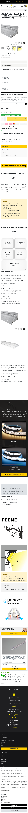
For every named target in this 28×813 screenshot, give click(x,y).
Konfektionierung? (8, 65)
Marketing (5, 796)
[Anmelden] (22, 6)
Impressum (17, 787)
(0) (9, 57)
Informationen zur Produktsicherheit (9, 155)
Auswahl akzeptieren (14, 810)
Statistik (4, 794)
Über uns (15, 727)
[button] (2, 2)
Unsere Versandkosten (14, 714)
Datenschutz (3, 761)
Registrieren (3, 755)
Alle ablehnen (14, 807)
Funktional (5, 800)
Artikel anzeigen (14, 668)
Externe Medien (6, 797)
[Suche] (25, 10)
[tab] (14, 146)
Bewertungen (4, 152)
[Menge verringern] (5, 120)
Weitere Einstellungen (5, 802)
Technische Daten (5, 149)
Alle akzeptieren (14, 805)
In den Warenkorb (16, 118)
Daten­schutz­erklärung (5, 790)
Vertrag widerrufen (14, 748)
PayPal (4, 799)
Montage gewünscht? (8, 61)
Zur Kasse (3, 743)
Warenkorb (3, 742)
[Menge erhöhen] (5, 118)
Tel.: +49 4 (3, 629)
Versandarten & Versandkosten (7, 740)
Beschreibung (5, 146)
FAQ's (2, 745)
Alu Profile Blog (4, 737)
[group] (14, 646)
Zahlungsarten (4, 739)
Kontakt (2, 766)
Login (2, 756)
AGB (2, 763)
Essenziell (5, 793)
